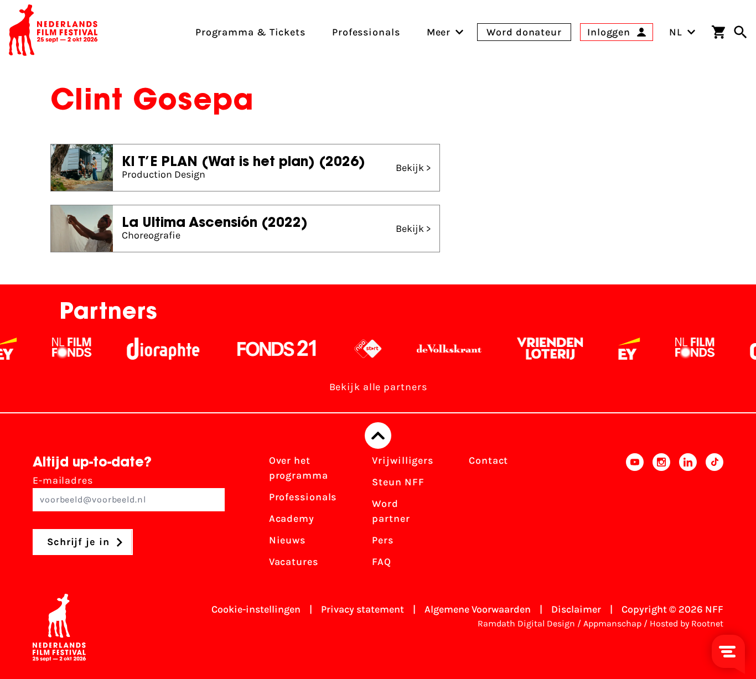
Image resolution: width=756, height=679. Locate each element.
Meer (439, 32)
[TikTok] (714, 514)
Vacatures (293, 562)
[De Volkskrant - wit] (439, 349)
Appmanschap (612, 623)
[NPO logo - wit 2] (358, 349)
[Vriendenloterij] (540, 349)
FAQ (381, 562)
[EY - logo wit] (619, 349)
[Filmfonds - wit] (62, 349)
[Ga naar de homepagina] (53, 32)
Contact (488, 460)
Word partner (391, 511)
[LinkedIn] (688, 514)
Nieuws (287, 540)
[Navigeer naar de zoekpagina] (740, 32)
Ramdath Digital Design (526, 623)
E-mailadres (63, 480)
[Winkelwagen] (718, 32)
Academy (291, 518)
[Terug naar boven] (378, 435)
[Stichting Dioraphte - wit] (153, 349)
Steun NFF (398, 482)
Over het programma (298, 467)
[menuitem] (438, 32)
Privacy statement (362, 609)
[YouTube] (635, 514)
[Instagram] (661, 514)
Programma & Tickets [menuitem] (250, 32)
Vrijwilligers (402, 460)
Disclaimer (576, 609)
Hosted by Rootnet (686, 623)
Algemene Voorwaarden (477, 609)
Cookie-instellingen (256, 609)
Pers (382, 540)
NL (675, 32)
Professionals (303, 497)
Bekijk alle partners (378, 387)
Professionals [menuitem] (366, 32)
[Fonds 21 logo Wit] (267, 349)
